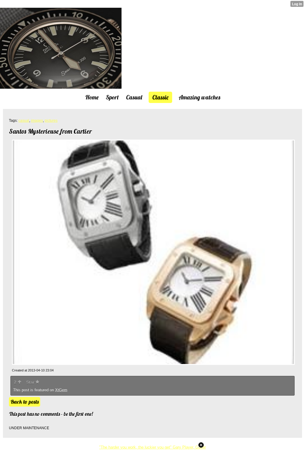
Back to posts (24, 401)
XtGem (61, 390)
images (37, 120)
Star (30, 382)
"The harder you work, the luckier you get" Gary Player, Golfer (152, 447)
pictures (51, 120)
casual (23, 120)
